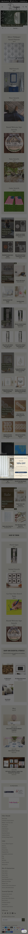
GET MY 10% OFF (21, 472)
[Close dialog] (27, 456)
